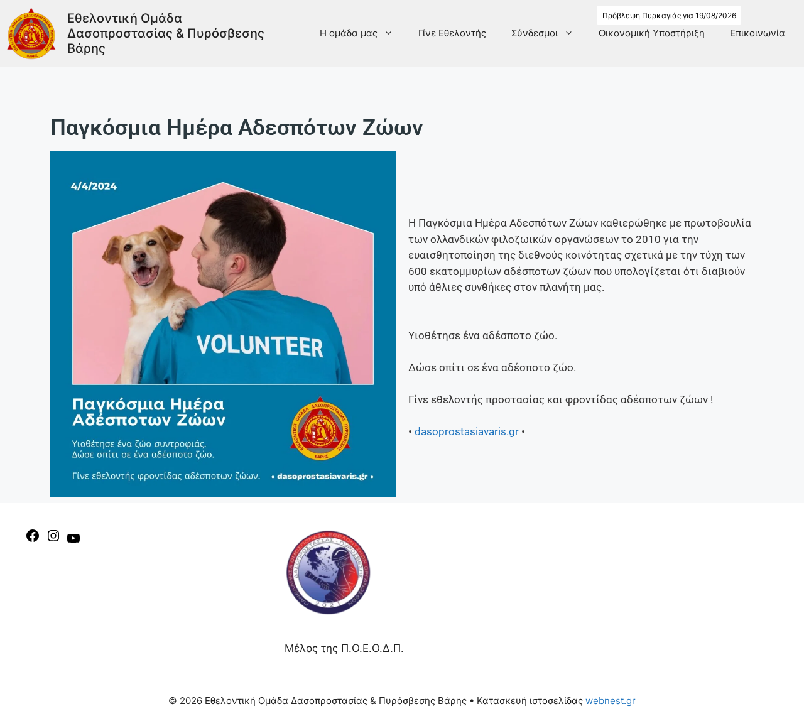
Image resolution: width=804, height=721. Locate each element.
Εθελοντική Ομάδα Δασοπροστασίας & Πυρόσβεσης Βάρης (165, 33)
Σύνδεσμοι (534, 33)
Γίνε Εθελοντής (452, 33)
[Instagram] (53, 539)
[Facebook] (32, 539)
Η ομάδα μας (349, 33)
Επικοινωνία (757, 33)
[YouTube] (73, 542)
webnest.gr (610, 701)
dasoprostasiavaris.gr (467, 431)
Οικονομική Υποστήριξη (652, 33)
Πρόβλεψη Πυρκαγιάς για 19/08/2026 (669, 15)
